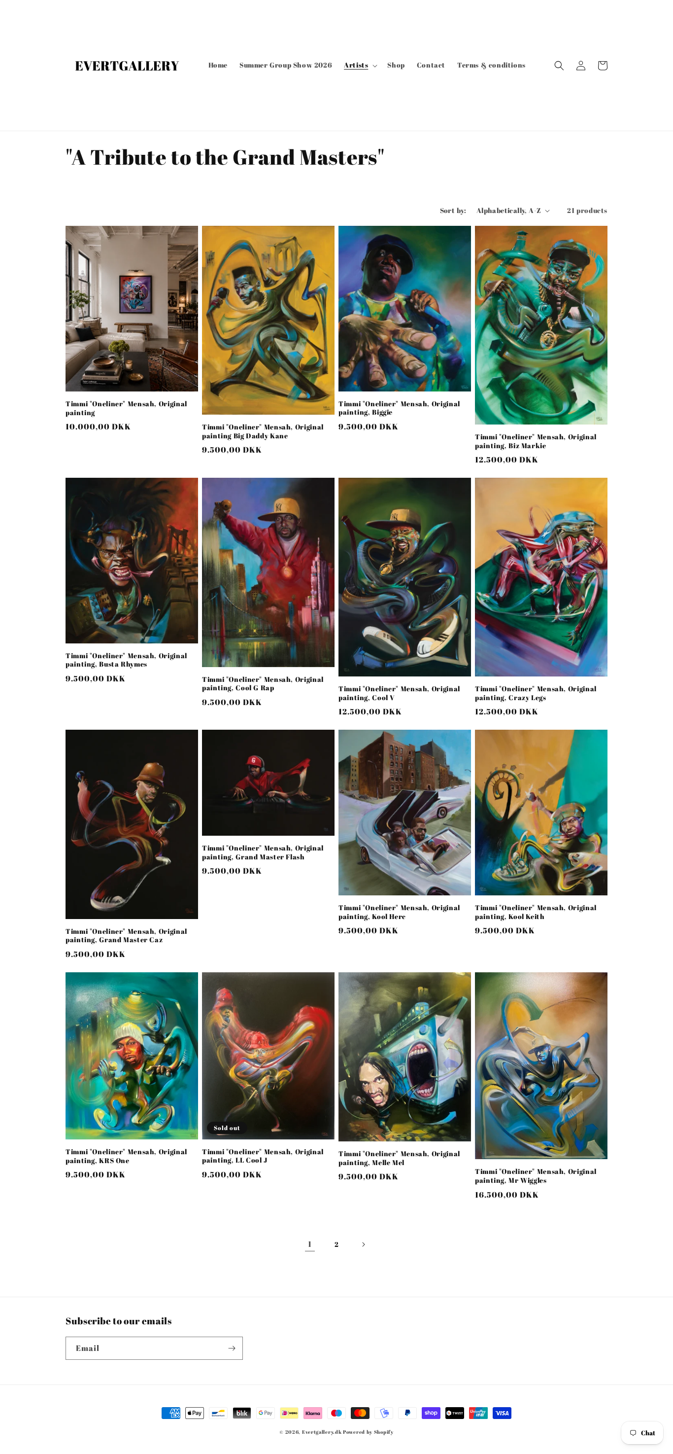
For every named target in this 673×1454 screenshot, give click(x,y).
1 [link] (310, 1244)
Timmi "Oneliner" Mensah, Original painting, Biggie (399, 408)
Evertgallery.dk (322, 1431)
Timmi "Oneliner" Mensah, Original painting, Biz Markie (536, 441)
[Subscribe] (231, 1348)
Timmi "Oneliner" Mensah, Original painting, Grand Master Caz (126, 936)
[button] (359, 65)
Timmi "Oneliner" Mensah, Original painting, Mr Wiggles (536, 1176)
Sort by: (453, 210)
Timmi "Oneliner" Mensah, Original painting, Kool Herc (399, 912)
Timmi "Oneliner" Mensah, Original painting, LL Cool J (263, 1156)
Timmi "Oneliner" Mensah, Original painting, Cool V (399, 693)
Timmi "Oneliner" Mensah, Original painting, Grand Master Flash (263, 852)
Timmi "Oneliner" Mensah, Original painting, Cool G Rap (263, 684)
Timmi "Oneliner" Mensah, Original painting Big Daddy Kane (263, 431)
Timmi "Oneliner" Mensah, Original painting (126, 408)
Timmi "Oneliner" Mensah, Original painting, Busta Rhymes (126, 660)
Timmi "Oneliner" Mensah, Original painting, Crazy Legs (536, 693)
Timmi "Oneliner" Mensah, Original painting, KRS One (126, 1156)
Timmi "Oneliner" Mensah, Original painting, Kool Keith (536, 912)
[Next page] (363, 1244)
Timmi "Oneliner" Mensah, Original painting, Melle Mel (399, 1158)
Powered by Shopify (368, 1431)
